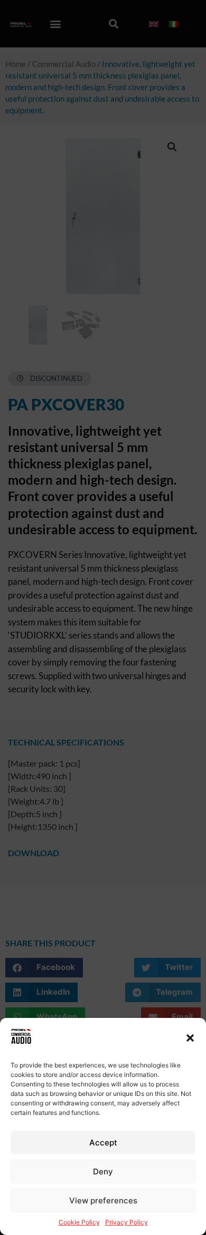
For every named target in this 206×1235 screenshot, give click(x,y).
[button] (190, 1038)
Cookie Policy (79, 1222)
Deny (103, 1172)
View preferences (103, 1200)
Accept (103, 1143)
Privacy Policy (126, 1222)
